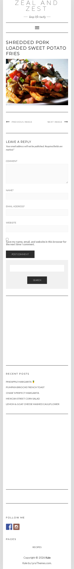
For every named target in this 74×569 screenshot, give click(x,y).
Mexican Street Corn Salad (23, 398)
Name (10, 190)
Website (11, 222)
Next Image (55, 122)
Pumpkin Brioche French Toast (25, 387)
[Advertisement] (35, 328)
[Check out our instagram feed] (16, 527)
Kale (48, 557)
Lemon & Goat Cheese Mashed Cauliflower (32, 404)
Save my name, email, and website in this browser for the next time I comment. (36, 243)
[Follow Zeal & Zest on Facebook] (9, 527)
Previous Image (22, 122)
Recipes (37, 547)
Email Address (15, 206)
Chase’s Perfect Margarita (22, 392)
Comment (11, 161)
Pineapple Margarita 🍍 (20, 381)
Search (37, 280)
